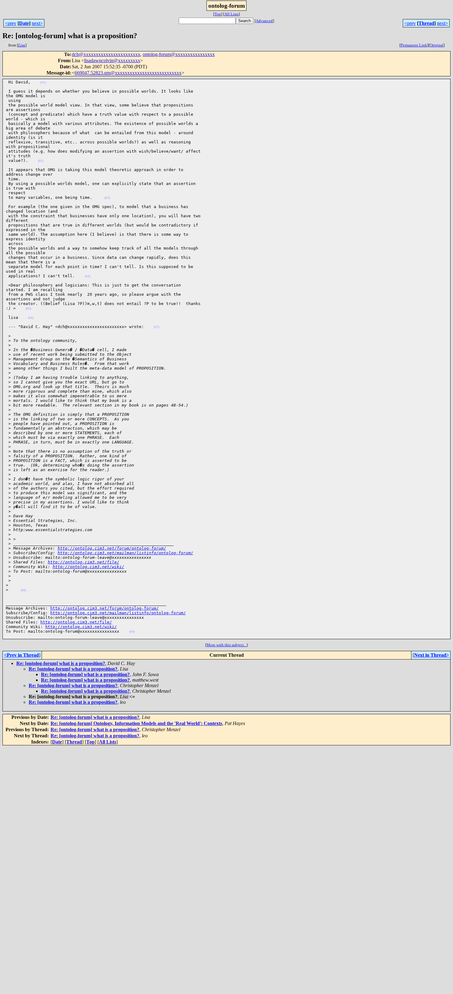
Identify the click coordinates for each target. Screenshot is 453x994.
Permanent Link (414, 45)
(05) (28, 308)
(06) (31, 317)
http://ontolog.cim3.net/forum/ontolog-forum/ (112, 548)
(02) (40, 160)
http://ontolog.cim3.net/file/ (83, 562)
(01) (43, 82)
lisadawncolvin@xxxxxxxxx (112, 60)
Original (436, 45)
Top (217, 14)
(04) (87, 276)
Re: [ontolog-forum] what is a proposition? (60, 663)
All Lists (231, 14)
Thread (426, 23)
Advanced (264, 20)
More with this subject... (226, 645)
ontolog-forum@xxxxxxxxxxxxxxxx (179, 54)
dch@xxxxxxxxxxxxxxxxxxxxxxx (106, 54)
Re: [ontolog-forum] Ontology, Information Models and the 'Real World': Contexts (136, 723)
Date (24, 23)
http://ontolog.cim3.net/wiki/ (88, 566)
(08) (23, 590)
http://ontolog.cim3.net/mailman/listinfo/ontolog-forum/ (125, 553)
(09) (132, 631)
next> (37, 23)
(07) (156, 327)
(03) (107, 197)
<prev (10, 23)
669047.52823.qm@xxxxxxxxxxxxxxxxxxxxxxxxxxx (128, 72)
